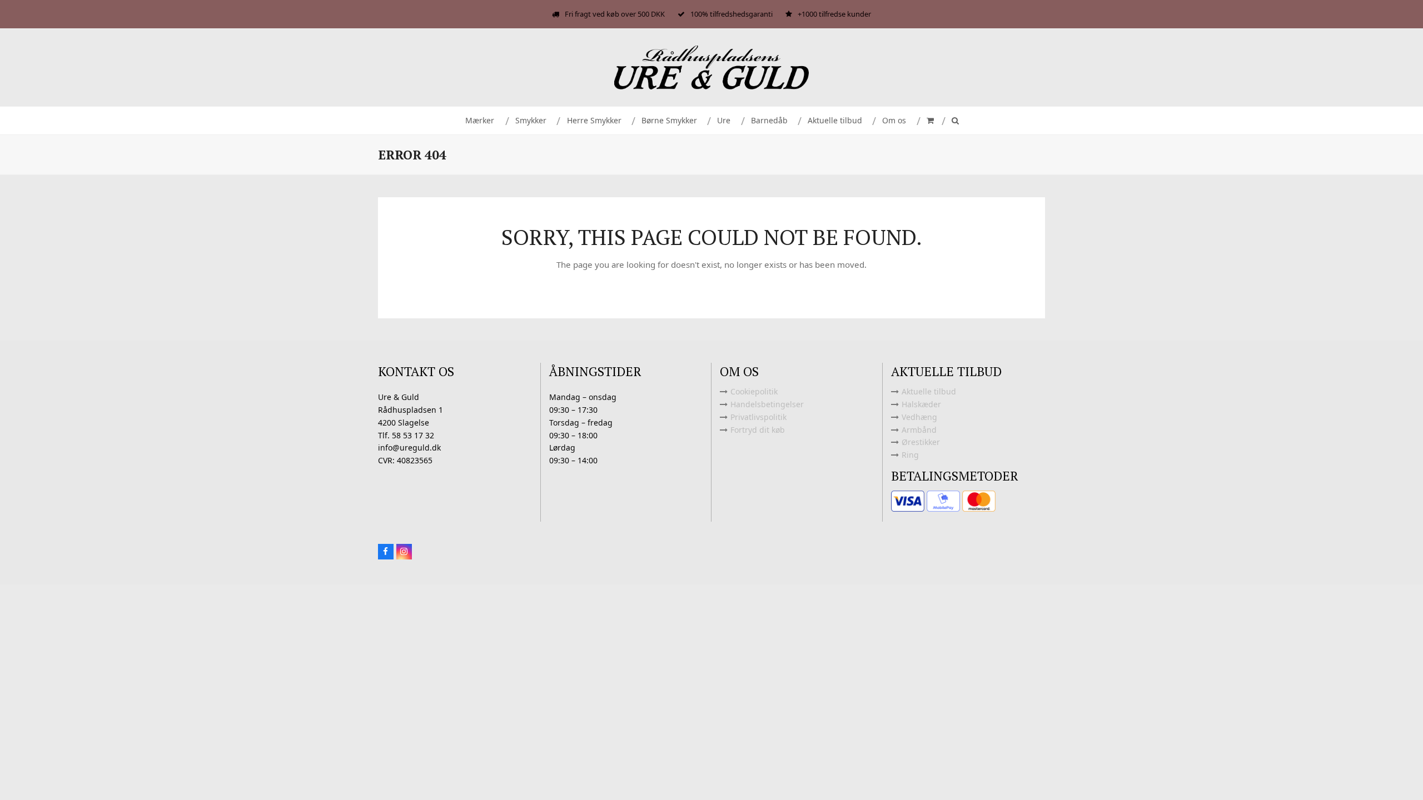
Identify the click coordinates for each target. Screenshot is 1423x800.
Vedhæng (919, 417)
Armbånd (919, 429)
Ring (910, 454)
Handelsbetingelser (767, 404)
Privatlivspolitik (758, 417)
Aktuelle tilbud (929, 391)
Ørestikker (921, 442)
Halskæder (921, 404)
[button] (929, 120)
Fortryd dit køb (757, 429)
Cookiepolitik (754, 391)
